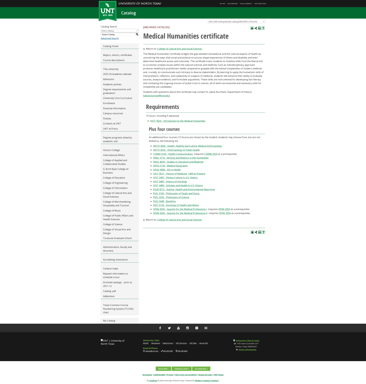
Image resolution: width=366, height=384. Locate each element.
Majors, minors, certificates (117, 55)
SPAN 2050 (224, 209)
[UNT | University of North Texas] (116, 342)
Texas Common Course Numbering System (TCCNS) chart (118, 309)
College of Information (115, 188)
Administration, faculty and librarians (117, 248)
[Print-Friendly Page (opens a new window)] (259, 28)
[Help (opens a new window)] (263, 28)
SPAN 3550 (225, 213)
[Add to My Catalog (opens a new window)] (252, 28)
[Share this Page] (255, 28)
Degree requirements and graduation (117, 91)
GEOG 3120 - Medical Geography (170, 165)
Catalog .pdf (109, 291)
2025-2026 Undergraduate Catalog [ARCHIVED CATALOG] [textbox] (233, 21)
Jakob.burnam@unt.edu (156, 95)
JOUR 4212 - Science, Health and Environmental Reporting (184, 189)
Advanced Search (110, 38)
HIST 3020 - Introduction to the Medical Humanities (177, 121)
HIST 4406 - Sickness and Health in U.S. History (178, 185)
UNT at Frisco (110, 128)
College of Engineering (115, 182)
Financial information (114, 108)
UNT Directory (260, 4)
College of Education (114, 177)
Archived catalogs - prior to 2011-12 (117, 284)
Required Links (205, 375)
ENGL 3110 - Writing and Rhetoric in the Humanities (181, 157)
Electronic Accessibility (186, 375)
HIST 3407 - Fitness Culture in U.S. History (175, 177)
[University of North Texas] (140, 1)
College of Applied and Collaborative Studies (115, 162)
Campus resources (113, 113)
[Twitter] (169, 328)
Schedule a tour (180, 369)
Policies (107, 118)
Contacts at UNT (112, 123)
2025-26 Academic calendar (117, 74)
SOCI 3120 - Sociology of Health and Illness (176, 205)
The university (111, 69)
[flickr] (197, 328)
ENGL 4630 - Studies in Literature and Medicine (178, 161)
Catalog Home (110, 46)
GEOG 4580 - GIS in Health (167, 169)
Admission (108, 79)
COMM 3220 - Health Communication (173, 154)
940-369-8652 (182, 351)
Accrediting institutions (115, 259)
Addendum (109, 296)
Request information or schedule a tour (115, 275)
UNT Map (193, 343)
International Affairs (114, 155)
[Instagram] (187, 328)
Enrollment (109, 103)
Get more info (200, 369)
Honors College (111, 150)
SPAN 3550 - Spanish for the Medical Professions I (180, 209)
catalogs (153, 380)
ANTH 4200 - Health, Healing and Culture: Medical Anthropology (187, 146)
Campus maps (110, 268)
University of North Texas (247, 340)
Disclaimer (147, 375)
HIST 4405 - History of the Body (170, 181)
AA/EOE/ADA (159, 375)
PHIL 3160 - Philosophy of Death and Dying (176, 193)
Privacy (170, 375)
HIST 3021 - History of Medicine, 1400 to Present (179, 173)
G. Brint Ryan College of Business (115, 170)
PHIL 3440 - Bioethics (164, 201)
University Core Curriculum (117, 98)
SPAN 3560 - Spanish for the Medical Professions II (180, 213)
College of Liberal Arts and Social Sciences (117, 194)
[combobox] (236, 21)
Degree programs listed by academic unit (117, 139)
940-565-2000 (168, 351)
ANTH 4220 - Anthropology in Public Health (176, 150)
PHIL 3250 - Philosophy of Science (171, 197)
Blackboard (232, 4)
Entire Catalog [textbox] (108, 30)
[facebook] (160, 328)
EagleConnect (246, 4)
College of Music (112, 210)
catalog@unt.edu (151, 351)
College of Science (112, 224)
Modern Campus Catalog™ (207, 380)
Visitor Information (247, 349)
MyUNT (222, 4)
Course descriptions (114, 60)
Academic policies (112, 84)
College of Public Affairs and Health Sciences (118, 217)
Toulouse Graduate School (117, 238)
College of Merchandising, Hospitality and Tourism (117, 203)
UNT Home (219, 375)
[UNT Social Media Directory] (206, 328)
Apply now (162, 369)
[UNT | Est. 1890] (108, 10)
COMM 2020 (210, 154)
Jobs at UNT (203, 343)
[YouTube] (178, 328)
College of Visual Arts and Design (117, 231)
